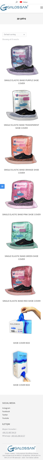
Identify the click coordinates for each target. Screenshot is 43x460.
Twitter (5, 415)
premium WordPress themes (28, 453)
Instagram (6, 408)
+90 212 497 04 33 (9, 432)
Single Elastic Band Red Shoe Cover (22, 301)
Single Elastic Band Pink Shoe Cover (21, 215)
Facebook (6, 411)
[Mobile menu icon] (41, 7)
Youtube (5, 418)
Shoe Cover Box (21, 343)
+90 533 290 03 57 (18, 436)
